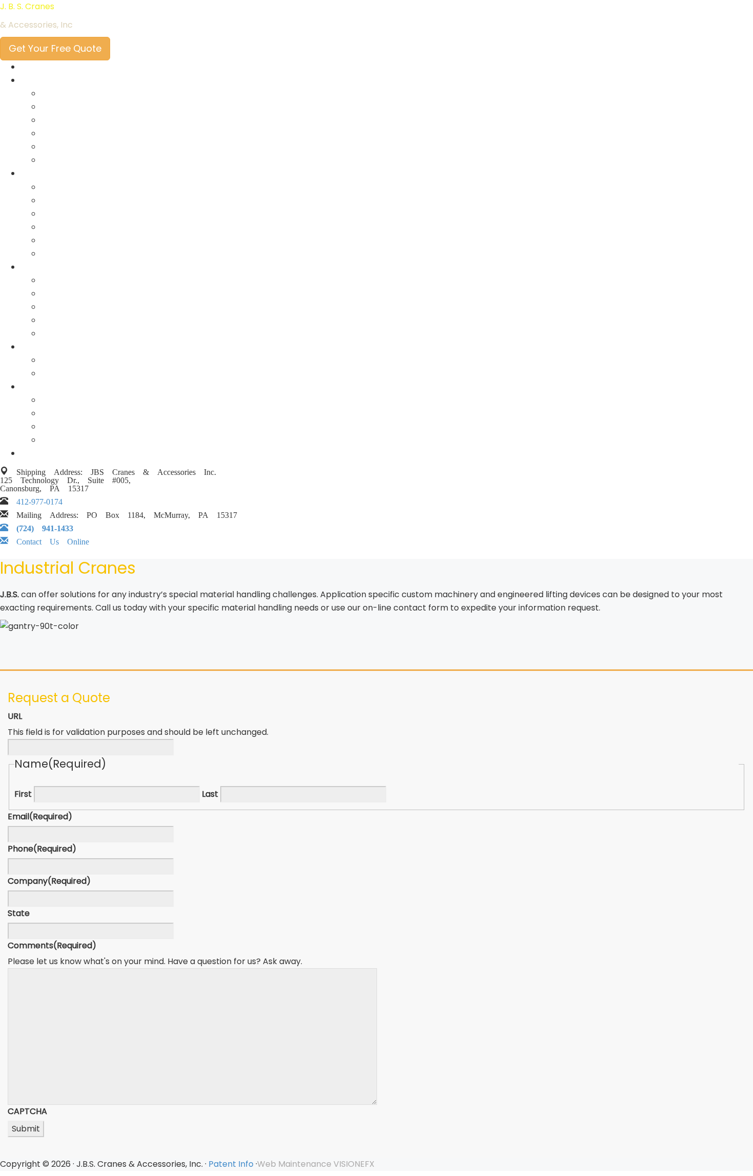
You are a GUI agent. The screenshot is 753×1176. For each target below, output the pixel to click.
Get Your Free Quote (55, 48)
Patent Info (231, 1164)
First (23, 794)
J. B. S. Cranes (27, 6)
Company (49, 881)
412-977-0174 (39, 500)
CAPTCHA (27, 1111)
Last (210, 794)
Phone (42, 849)
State (19, 913)
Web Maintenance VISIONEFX (315, 1164)
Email (40, 816)
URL (15, 716)
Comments (52, 945)
